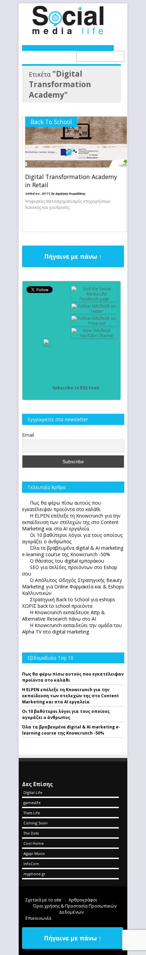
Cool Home (33, 843)
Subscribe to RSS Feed (75, 387)
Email (28, 435)
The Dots (31, 833)
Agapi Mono (34, 853)
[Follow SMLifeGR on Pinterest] (94, 323)
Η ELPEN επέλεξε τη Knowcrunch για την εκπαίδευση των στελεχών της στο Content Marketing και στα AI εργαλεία (70, 696)
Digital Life (32, 792)
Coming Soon (35, 822)
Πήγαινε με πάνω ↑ (73, 256)
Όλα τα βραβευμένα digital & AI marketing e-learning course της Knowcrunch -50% (71, 730)
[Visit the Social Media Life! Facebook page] (94, 298)
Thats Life (31, 812)
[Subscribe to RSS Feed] (46, 387)
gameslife (32, 802)
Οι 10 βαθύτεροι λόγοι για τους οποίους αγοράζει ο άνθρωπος (66, 714)
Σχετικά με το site (43, 900)
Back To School (51, 122)
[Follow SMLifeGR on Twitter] (94, 311)
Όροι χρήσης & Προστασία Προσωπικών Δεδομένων (74, 909)
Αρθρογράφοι (83, 900)
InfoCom (31, 863)
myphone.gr (34, 873)
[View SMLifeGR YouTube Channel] (94, 335)
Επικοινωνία (38, 918)
